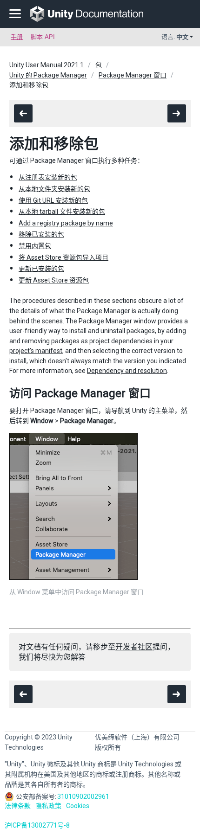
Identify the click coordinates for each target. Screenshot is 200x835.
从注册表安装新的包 (48, 177)
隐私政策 (48, 805)
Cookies (77, 805)
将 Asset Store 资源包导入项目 (63, 257)
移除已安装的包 (41, 234)
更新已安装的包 (41, 268)
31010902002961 (83, 796)
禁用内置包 (35, 246)
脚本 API (43, 36)
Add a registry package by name (66, 223)
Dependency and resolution (127, 370)
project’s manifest (35, 350)
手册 (17, 36)
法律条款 (18, 805)
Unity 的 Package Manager (48, 75)
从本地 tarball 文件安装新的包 (62, 211)
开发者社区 (134, 646)
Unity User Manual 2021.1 (46, 65)
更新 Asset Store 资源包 (54, 280)
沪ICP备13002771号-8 (37, 825)
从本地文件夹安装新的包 (54, 189)
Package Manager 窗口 (133, 75)
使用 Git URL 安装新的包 (53, 200)
